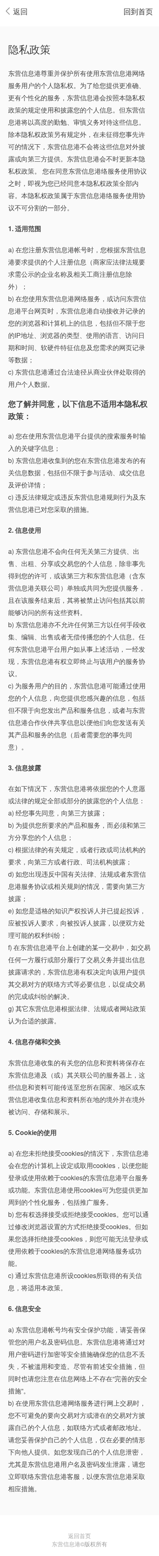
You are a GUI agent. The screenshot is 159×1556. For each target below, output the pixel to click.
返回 (20, 11)
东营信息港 (66, 1544)
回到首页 (138, 11)
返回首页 (79, 1536)
